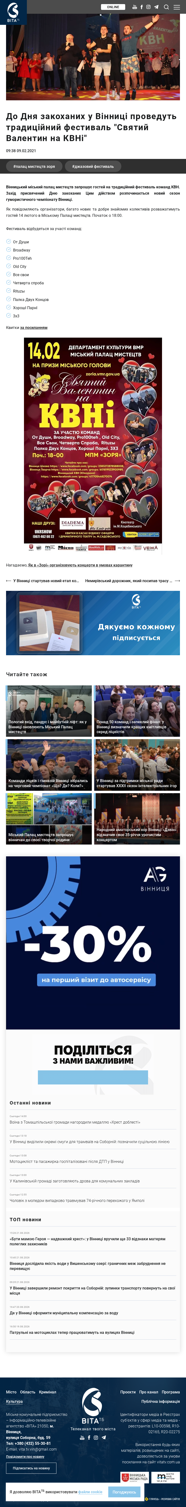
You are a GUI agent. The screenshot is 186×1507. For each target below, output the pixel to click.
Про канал (148, 1391)
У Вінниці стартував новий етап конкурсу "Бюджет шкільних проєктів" (46, 580)
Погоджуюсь (124, 1491)
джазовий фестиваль (94, 166)
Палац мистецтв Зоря (35, 166)
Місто (11, 1391)
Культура (14, 1401)
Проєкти (128, 1391)
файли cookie (90, 1491)
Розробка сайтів (170, 1499)
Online (113, 7)
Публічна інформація (160, 1401)
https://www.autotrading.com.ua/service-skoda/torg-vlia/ (93, 943)
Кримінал (47, 1391)
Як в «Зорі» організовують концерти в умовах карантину (80, 564)
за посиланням (33, 327)
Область (27, 1391)
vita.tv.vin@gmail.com (38, 1449)
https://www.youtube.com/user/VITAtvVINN (93, 623)
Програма (171, 1391)
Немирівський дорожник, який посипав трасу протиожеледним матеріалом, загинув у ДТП (132, 580)
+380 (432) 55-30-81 (33, 1443)
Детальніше (93, 1119)
